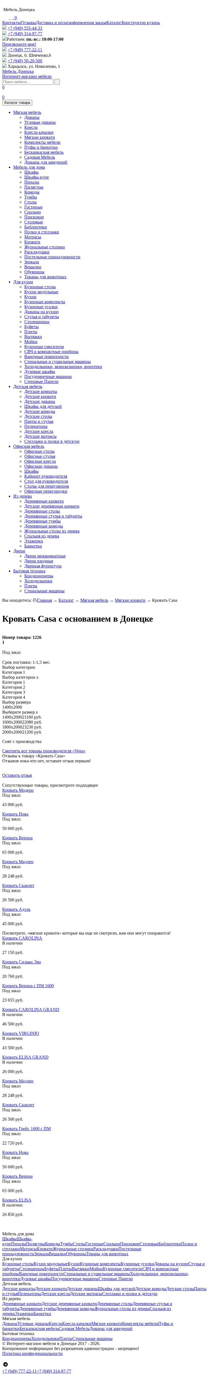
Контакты (11, 22)
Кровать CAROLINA (22, 938)
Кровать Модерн (18, 790)
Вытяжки (33, 336)
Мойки (31, 341)
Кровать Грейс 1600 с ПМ (26, 1128)
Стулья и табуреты (41, 316)
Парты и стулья (38, 421)
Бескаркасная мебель (43, 152)
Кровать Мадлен (17, 861)
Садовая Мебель (39, 157)
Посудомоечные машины (48, 376)
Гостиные (33, 207)
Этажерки (33, 541)
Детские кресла (38, 431)
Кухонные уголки (41, 306)
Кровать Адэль (16, 909)
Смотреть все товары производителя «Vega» (44, 751)
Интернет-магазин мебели (27, 74)
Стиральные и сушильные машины (57, 361)
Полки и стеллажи (41, 232)
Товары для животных (45, 276)
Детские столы (38, 416)
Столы (30, 202)
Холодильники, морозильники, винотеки (63, 366)
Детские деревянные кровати (52, 506)
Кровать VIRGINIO (20, 1033)
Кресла (31, 127)
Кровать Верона (17, 837)
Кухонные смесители (44, 346)
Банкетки (33, 546)
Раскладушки (36, 252)
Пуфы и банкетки (41, 147)
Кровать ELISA (16, 1200)
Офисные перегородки (45, 491)
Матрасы (32, 237)
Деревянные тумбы (42, 521)
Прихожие (34, 217)
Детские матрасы (40, 436)
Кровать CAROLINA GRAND (30, 1009)
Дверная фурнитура (43, 566)
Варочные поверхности (46, 356)
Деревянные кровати (44, 501)
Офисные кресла (40, 461)
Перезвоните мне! (19, 44)
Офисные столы (39, 451)
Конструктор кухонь (140, 22)
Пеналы (31, 182)
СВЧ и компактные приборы (51, 351)
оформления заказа (88, 22)
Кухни (30, 296)
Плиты (30, 331)
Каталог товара (17, 103)
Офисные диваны (41, 466)
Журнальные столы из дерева (52, 531)
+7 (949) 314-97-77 (25, 33)
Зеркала (31, 261)
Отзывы (28, 22)
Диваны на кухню (41, 311)
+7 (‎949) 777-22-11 (25, 49)
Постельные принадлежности (52, 256)
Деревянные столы (42, 511)
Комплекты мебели (42, 142)
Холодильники (38, 580)
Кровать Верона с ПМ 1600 (28, 985)
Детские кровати (40, 396)
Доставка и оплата (53, 22)
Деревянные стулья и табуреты (53, 516)
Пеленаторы (35, 426)
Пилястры (33, 187)
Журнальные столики (44, 247)
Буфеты (31, 326)
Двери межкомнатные (45, 556)
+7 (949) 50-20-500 (25, 60)
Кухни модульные (41, 291)
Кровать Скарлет (18, 885)
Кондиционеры (38, 575)
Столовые (33, 222)
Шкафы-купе (36, 177)
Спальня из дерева (41, 536)
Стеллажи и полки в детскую (52, 441)
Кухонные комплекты (44, 301)
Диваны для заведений (45, 162)
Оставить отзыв (17, 775)
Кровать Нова (15, 814)
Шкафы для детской (43, 406)
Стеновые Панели (41, 381)
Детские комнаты (40, 391)
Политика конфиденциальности (32, 1353)
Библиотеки (35, 227)
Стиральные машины (44, 590)
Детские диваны (39, 401)
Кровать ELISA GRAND (25, 1057)
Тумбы (30, 197)
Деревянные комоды (43, 526)
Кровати (32, 242)
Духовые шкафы (39, 371)
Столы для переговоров (46, 486)
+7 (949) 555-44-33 (25, 28)
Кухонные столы (40, 286)
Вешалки (32, 266)
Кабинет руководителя (45, 476)
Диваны (31, 117)
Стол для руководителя (46, 481)
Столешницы (36, 321)
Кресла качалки (39, 132)
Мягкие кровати (39, 137)
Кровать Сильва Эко (21, 962)
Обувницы (34, 271)
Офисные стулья (39, 456)
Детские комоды (39, 411)
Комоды (31, 192)
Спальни (32, 212)
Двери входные (38, 561)
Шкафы (31, 172)
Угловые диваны (40, 122)
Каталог (113, 22)
